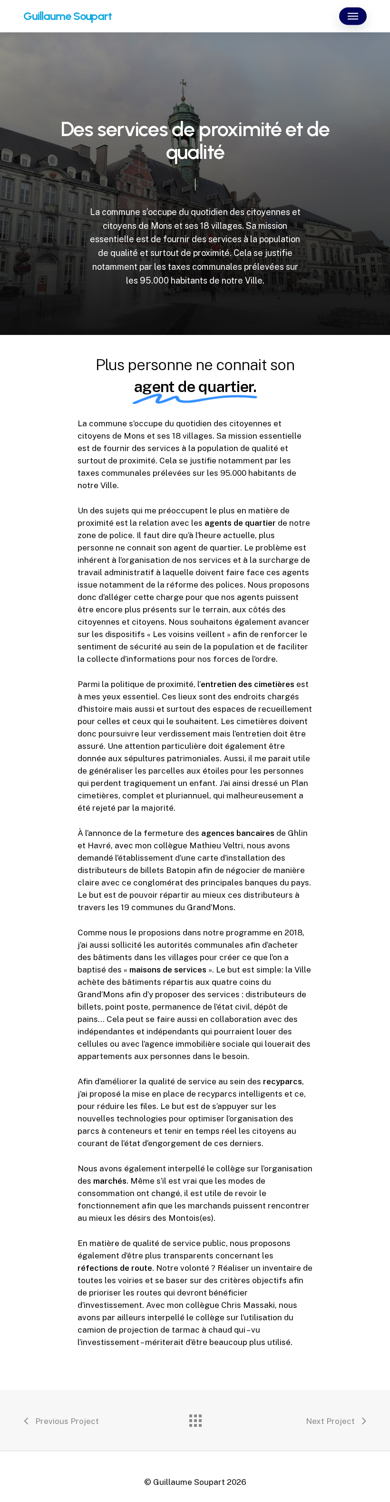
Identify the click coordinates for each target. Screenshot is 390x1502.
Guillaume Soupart (67, 16)
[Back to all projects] (195, 1418)
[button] (353, 16)
